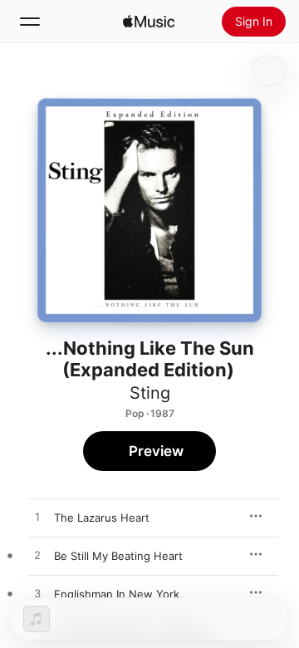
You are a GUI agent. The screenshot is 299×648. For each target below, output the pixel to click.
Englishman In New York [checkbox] (116, 594)
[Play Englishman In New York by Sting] (37, 594)
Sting (150, 393)
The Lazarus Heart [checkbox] (102, 517)
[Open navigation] (30, 21)
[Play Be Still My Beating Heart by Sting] (37, 555)
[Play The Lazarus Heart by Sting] (37, 517)
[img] (148, 21)
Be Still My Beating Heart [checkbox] (118, 555)
